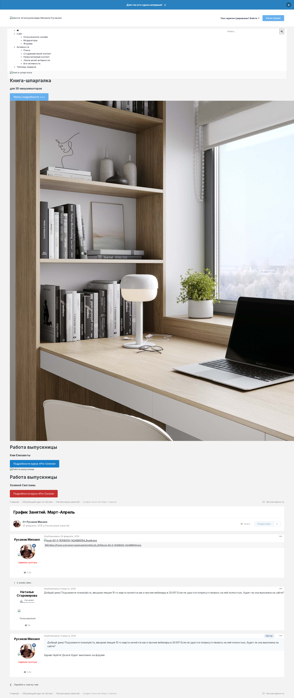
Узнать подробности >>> (29, 96)
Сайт (19, 33)
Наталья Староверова (27, 593)
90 (28, 625)
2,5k (28, 572)
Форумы (27, 43)
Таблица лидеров (26, 66)
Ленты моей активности (36, 60)
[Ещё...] (280, 536)
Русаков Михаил (37, 521)
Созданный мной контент (37, 53)
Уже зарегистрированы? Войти (239, 18)
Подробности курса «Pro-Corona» (34, 463)
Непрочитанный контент (36, 56)
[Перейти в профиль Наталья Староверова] (27, 607)
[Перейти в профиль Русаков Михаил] (17, 524)
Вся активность (31, 63)
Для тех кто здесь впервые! (144, 4)
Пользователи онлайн (35, 37)
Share (246, 523)
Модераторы (30, 40)
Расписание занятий (57, 525)
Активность (23, 47)
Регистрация (273, 18)
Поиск (26, 50)
